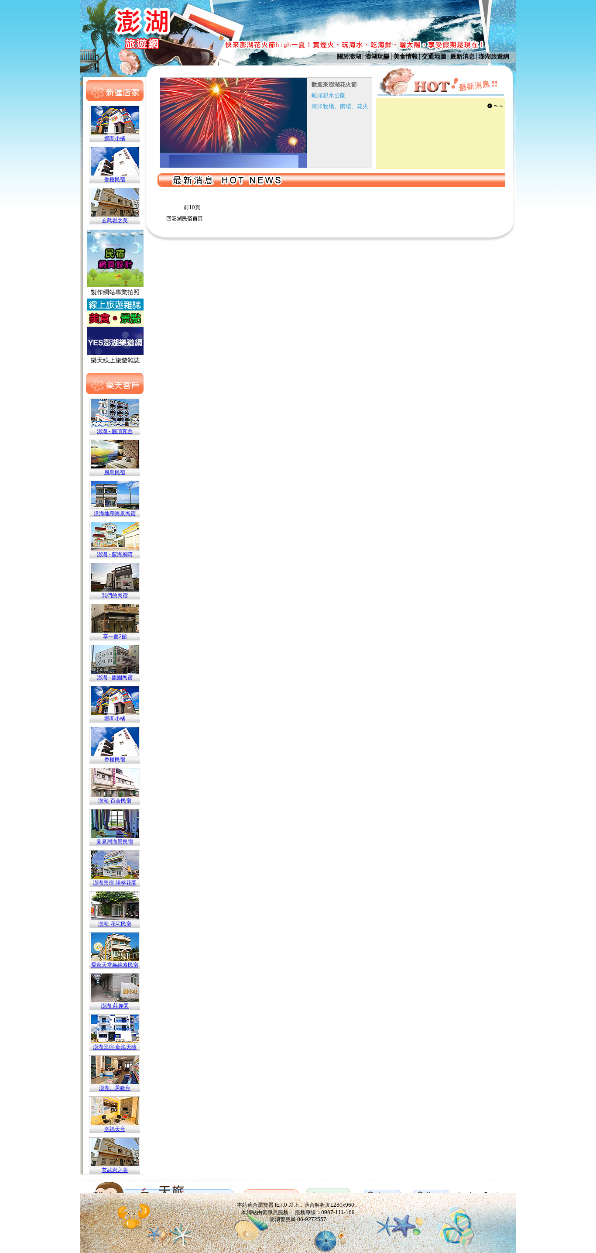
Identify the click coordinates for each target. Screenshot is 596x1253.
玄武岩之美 (115, 220)
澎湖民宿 (181, 219)
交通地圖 (434, 56)
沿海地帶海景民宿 (115, 513)
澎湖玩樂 (377, 56)
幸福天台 (114, 1129)
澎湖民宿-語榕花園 (115, 883)
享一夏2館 (115, 636)
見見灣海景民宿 (114, 842)
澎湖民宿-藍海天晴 (115, 1047)
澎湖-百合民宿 (114, 801)
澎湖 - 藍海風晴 (115, 554)
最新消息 (462, 56)
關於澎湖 (349, 56)
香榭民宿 (114, 179)
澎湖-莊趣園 (115, 1006)
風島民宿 (114, 472)
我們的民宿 (115, 595)
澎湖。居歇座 (114, 1088)
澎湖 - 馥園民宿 (115, 678)
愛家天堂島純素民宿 (114, 965)
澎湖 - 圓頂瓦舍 (115, 431)
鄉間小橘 (114, 138)
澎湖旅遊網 (494, 56)
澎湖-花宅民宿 (114, 924)
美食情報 (406, 56)
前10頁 (192, 207)
